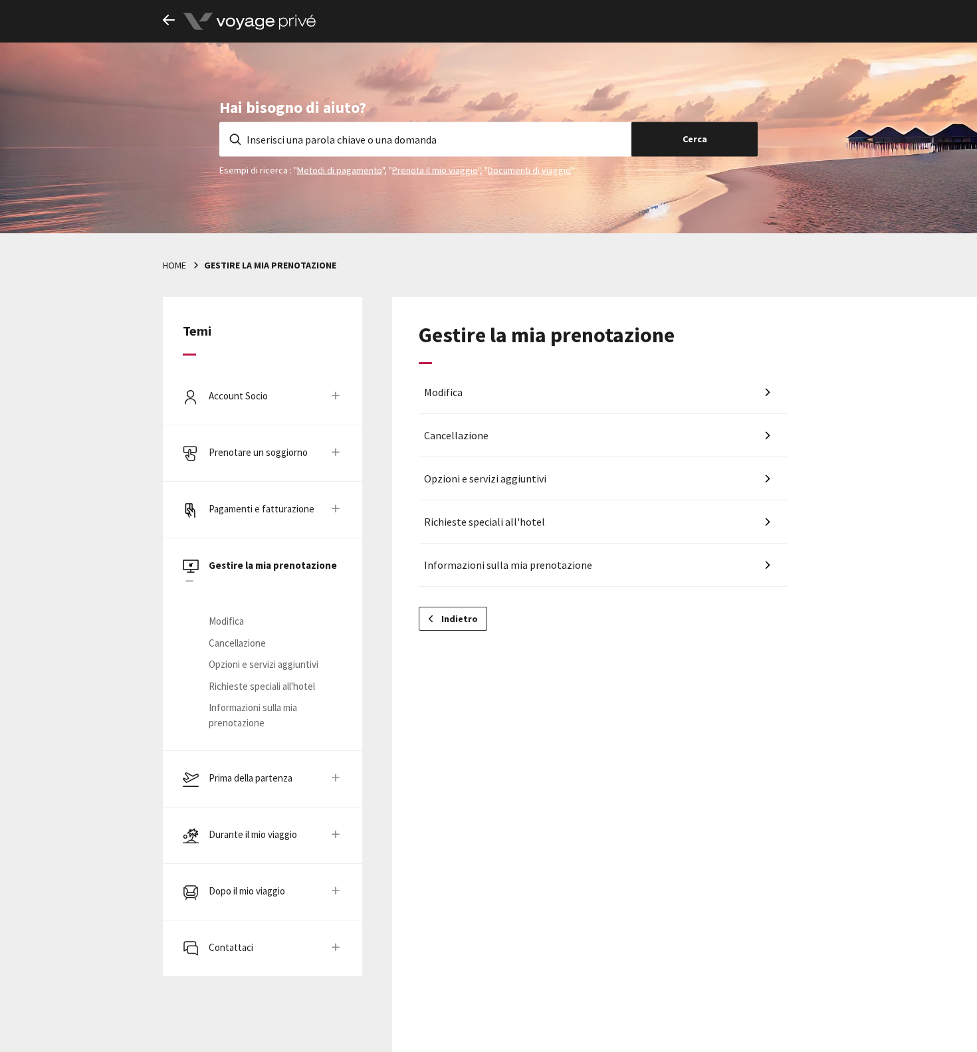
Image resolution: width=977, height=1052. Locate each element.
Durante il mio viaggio (253, 834)
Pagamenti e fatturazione (261, 508)
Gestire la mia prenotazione (273, 565)
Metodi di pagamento (339, 169)
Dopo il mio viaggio (247, 891)
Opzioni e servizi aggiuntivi (263, 664)
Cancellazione (237, 643)
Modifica (226, 621)
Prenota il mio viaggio (435, 169)
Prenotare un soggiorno (258, 452)
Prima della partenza (250, 778)
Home (174, 265)
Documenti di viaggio (529, 169)
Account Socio (238, 395)
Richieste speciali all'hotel (262, 686)
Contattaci (231, 947)
